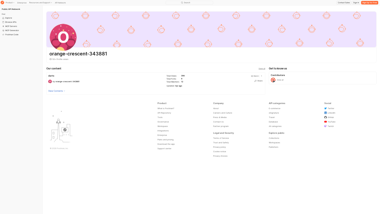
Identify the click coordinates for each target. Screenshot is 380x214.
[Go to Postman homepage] (2, 3)
